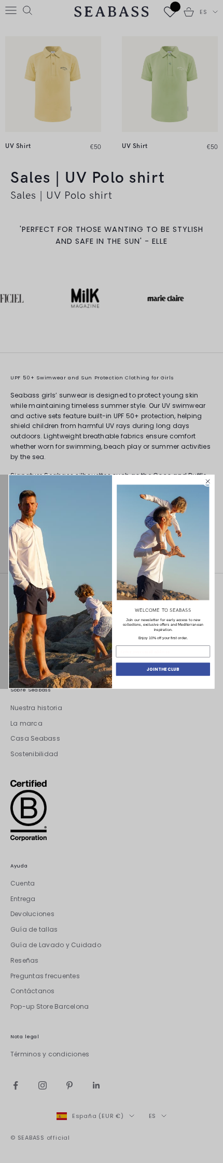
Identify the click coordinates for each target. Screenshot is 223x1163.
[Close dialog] (208, 481)
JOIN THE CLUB (163, 669)
